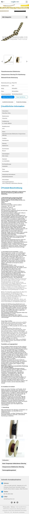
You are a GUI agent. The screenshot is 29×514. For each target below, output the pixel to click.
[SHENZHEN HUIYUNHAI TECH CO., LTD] (15, 2)
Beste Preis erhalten (8, 97)
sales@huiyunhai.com (9, 498)
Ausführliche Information (7, 102)
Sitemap (13, 506)
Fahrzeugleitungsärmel (9, 470)
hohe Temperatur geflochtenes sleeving (14, 463)
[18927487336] (17, 502)
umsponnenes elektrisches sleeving (13, 467)
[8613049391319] (14, 502)
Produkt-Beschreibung (21, 102)
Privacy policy (6, 506)
